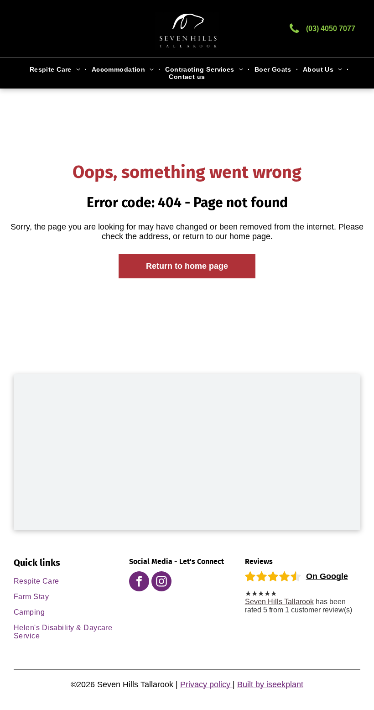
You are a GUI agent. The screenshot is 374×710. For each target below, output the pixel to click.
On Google (327, 576)
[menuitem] (56, 69)
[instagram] (161, 582)
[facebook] (139, 582)
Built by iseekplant (270, 684)
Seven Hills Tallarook (279, 602)
